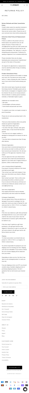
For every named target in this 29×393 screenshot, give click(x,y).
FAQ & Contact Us (6, 344)
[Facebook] (2, 295)
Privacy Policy (5, 355)
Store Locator (5, 349)
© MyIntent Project (14, 373)
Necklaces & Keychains (8, 306)
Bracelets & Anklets (7, 304)
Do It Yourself (5, 309)
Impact (3, 333)
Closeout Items (6, 320)
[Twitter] (6, 295)
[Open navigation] (2, 5)
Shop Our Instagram (7, 317)
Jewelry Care (5, 352)
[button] (25, 389)
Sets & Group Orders (7, 312)
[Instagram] (9, 295)
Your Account (5, 347)
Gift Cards (4, 314)
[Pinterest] (13, 295)
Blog (3, 336)
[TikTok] (16, 295)
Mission (4, 328)
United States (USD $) (13, 370)
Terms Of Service (6, 357)
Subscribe (8, 292)
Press (3, 331)
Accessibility (5, 360)
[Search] (24, 5)
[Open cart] (27, 5)
